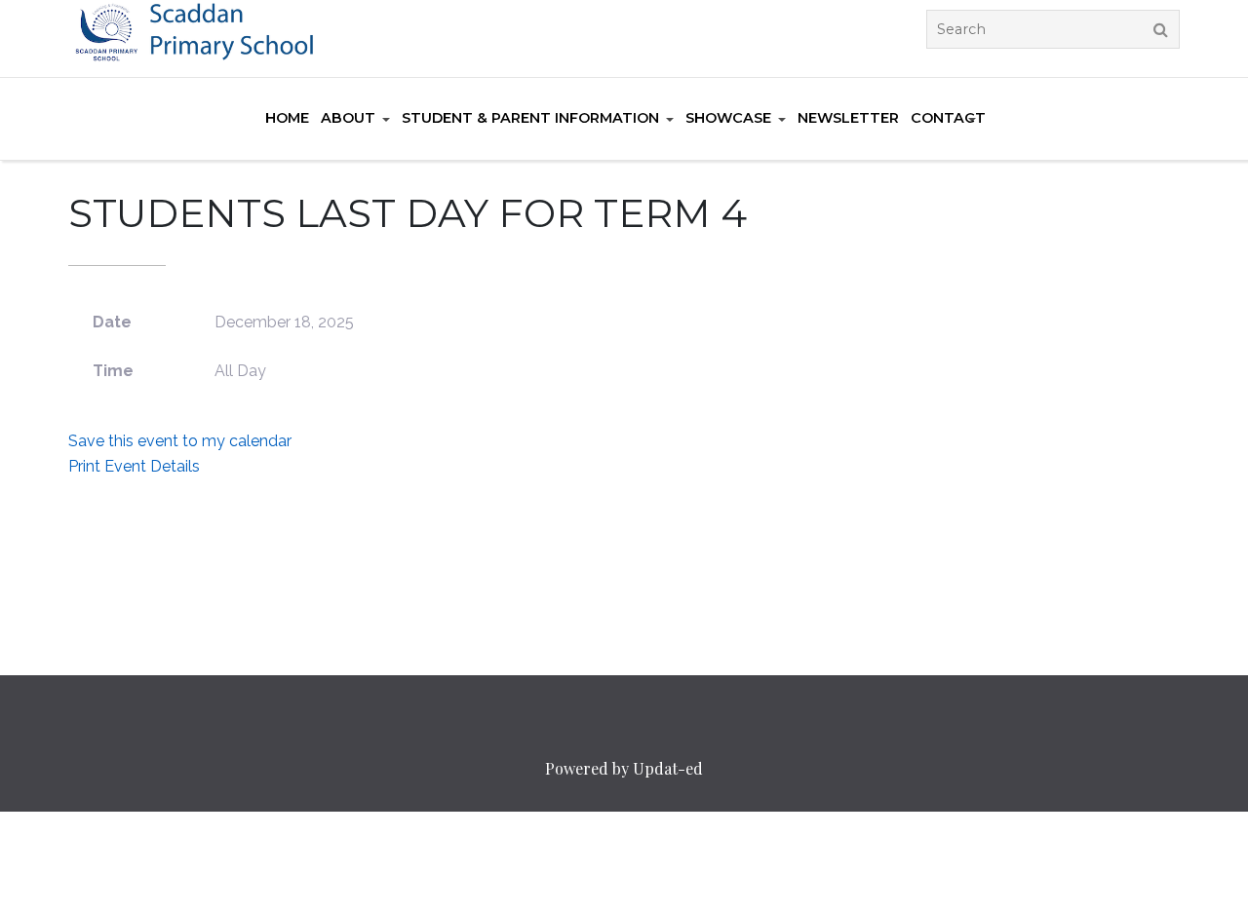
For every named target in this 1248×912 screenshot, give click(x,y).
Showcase (728, 118)
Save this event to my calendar (180, 441)
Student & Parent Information (530, 118)
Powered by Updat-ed (624, 768)
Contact (948, 118)
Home (287, 118)
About (348, 118)
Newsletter (848, 118)
